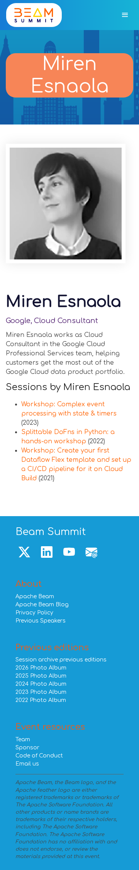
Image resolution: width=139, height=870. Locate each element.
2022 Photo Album (40, 700)
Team (22, 739)
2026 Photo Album (40, 668)
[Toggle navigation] (125, 15)
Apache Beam (34, 596)
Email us (27, 764)
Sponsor (27, 748)
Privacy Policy (34, 613)
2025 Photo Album (40, 676)
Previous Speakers (40, 621)
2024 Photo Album (40, 684)
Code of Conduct (39, 756)
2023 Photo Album (40, 692)
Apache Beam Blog (42, 604)
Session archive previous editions (61, 660)
